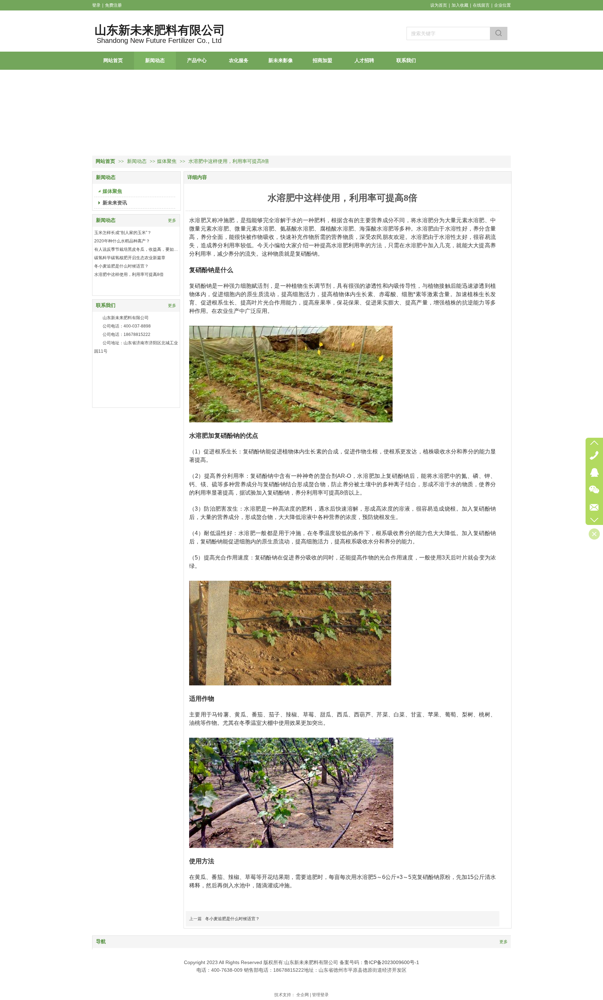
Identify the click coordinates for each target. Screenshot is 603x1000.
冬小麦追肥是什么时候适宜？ (121, 266)
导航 (101, 941)
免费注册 (113, 5)
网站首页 (105, 161)
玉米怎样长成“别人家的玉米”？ (122, 232)
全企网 (302, 994)
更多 (172, 220)
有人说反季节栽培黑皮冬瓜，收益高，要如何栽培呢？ (136, 249)
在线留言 (481, 5)
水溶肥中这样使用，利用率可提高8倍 (129, 274)
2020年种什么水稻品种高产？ (122, 241)
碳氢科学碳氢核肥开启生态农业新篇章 (129, 257)
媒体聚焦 (167, 161)
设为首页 (438, 5)
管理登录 (320, 994)
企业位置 (502, 5)
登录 (96, 5)
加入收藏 (460, 5)
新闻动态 (137, 161)
